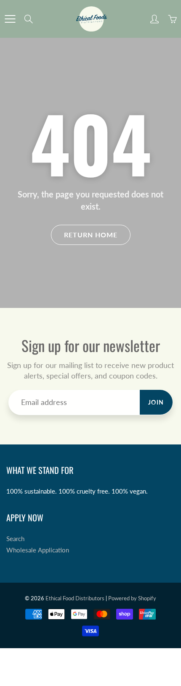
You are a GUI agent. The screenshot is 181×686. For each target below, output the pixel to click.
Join (156, 402)
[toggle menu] (10, 19)
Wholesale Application (37, 550)
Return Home (90, 235)
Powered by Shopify (132, 598)
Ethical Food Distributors (74, 598)
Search (15, 538)
